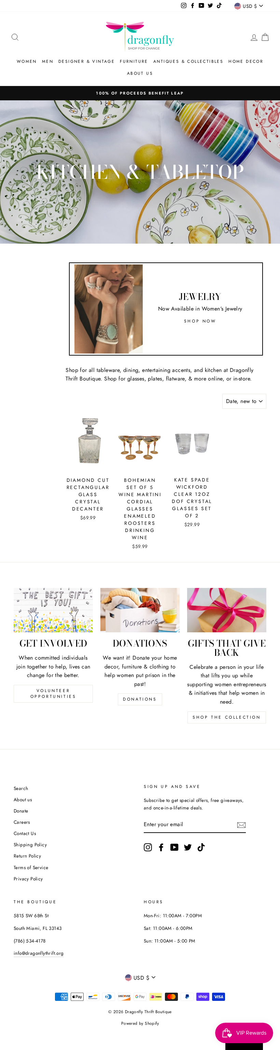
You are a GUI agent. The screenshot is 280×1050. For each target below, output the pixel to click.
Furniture (134, 61)
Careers (22, 822)
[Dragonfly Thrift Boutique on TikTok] (201, 847)
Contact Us (25, 833)
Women (27, 61)
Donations (140, 699)
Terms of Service (31, 867)
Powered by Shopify (140, 1023)
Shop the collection (227, 717)
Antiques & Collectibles (188, 61)
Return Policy (27, 855)
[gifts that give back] (226, 610)
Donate (21, 810)
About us (23, 799)
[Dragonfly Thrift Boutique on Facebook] (161, 847)
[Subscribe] (241, 824)
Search (21, 788)
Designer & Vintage (86, 61)
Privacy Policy (28, 878)
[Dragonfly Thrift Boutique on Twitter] (188, 847)
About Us (140, 73)
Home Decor (245, 61)
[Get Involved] (53, 610)
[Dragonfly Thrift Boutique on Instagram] (148, 847)
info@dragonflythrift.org (39, 953)
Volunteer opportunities (53, 694)
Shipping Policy (30, 844)
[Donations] (140, 610)
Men (47, 61)
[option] (140, 93)
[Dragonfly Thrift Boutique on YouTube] (174, 847)
